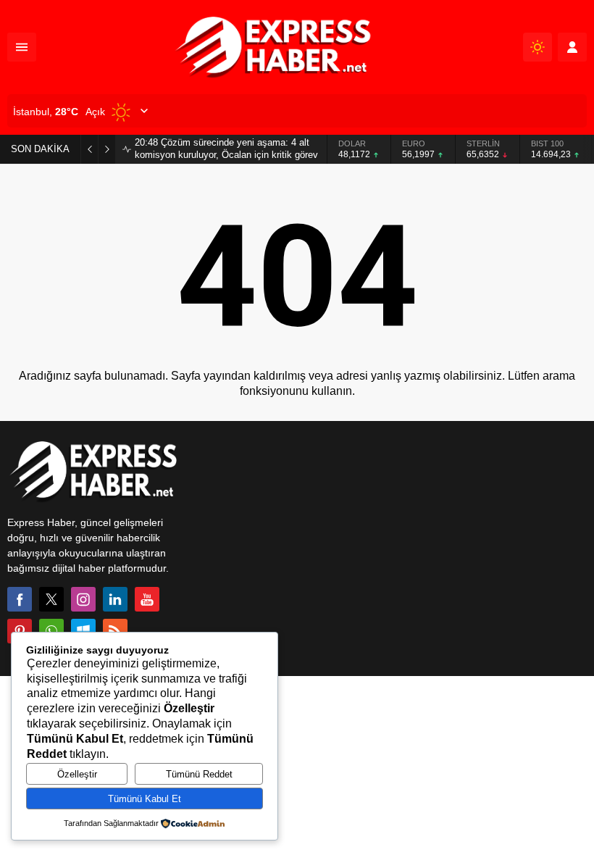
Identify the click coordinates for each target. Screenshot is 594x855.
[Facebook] (19, 599)
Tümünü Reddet (199, 774)
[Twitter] (51, 599)
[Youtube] (147, 599)
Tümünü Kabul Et (144, 798)
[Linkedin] (115, 599)
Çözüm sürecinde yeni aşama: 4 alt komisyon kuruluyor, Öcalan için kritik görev (226, 148)
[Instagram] (83, 599)
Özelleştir (77, 774)
